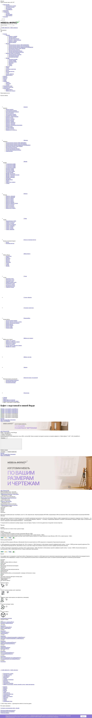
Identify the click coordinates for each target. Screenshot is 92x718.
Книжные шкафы (13, 61)
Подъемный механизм (14, 55)
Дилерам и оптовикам (8, 679)
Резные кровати (9, 325)
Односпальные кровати (11, 110)
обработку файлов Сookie (36, 715)
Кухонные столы (10, 278)
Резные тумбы (9, 326)
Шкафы (7, 58)
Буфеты (10, 64)
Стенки (10, 65)
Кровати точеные (10, 120)
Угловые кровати (10, 127)
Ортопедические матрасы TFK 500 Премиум (19, 46)
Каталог (5, 33)
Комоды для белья (10, 204)
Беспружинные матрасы (14, 49)
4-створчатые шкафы (11, 167)
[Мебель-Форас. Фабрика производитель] (46, 23)
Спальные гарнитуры (11, 69)
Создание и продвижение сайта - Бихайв (10, 708)
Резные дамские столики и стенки (14, 321)
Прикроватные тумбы (11, 220)
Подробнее (3, 625)
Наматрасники (9, 151)
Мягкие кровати (12, 42)
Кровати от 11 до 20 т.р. (11, 129)
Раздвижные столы (10, 283)
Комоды (8, 66)
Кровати (8, 35)
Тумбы (7, 67)
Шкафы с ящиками (10, 177)
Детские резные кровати (11, 320)
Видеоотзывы (9, 14)
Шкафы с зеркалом (10, 176)
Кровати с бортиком (10, 122)
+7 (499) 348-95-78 (5, 27)
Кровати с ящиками (10, 123)
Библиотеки (8, 256)
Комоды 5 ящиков (10, 202)
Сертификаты (9, 9)
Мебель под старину (10, 90)
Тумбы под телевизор (11, 224)
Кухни (7, 70)
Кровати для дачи (10, 128)
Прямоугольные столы (11, 282)
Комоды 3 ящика (10, 199)
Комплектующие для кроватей (13, 53)
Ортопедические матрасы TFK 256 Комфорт (19, 44)
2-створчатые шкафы (11, 165)
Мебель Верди (9, 75)
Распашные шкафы (13, 59)
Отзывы (8, 13)
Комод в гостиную (10, 207)
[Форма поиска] (3, 19)
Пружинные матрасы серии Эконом (17, 48)
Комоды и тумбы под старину (13, 341)
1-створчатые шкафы (11, 163)
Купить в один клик (12, 451)
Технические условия (11, 5)
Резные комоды (9, 324)
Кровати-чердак (9, 117)
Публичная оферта (5, 712)
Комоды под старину (11, 208)
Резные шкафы (9, 327)
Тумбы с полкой (9, 228)
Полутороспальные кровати (12, 111)
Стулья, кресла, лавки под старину (14, 345)
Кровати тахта (9, 126)
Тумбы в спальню (10, 223)
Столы (7, 72)
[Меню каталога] (1, 20)
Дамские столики (10, 287)
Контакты (5, 16)
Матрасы (8, 43)
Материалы (5, 10)
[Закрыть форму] (11, 444)
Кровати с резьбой (13, 36)
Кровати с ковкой (13, 41)
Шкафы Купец (9, 179)
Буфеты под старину (10, 182)
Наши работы (9, 15)
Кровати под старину (11, 343)
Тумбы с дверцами (10, 225)
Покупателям (6, 4)
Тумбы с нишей (9, 227)
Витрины (8, 258)
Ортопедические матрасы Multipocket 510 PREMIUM (21, 47)
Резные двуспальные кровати (12, 323)
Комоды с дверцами (10, 196)
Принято (83, 716)
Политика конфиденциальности (8, 710)
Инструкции (9, 8)
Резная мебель (6, 88)
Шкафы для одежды (10, 173)
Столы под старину (10, 284)
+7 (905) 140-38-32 (13, 27)
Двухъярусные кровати (14, 38)
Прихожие (11, 63)
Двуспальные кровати (11, 114)
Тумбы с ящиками (10, 229)
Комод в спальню (10, 205)
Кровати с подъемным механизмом (14, 125)
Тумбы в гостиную (10, 222)
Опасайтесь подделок (8, 683)
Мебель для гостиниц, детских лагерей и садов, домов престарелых (18, 684)
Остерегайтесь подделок (6, 618)
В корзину (3, 437)
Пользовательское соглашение (7, 711)
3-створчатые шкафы (11, 166)
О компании (6, 11)
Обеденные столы (10, 279)
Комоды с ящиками (10, 197)
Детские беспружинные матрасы (16, 52)
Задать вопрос (4, 579)
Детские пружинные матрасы (15, 50)
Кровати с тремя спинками (15, 40)
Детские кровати (12, 37)
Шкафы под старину (10, 346)
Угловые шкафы (12, 60)
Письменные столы (7, 86)
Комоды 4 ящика (10, 200)
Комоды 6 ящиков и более (12, 203)
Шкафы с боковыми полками (12, 174)
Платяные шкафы (10, 170)
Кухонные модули (10, 71)
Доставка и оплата (10, 7)
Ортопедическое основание (15, 54)
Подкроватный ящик (13, 56)
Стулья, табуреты (10, 73)
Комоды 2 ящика (10, 198)
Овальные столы (10, 281)
